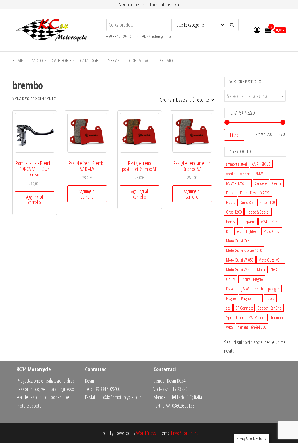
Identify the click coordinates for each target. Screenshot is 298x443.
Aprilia (230, 173)
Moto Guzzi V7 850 (239, 260)
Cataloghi (89, 60)
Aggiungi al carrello (34, 200)
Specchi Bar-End (270, 308)
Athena (245, 173)
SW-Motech (257, 317)
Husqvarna (248, 221)
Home (17, 60)
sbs (228, 308)
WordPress (146, 432)
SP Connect (244, 308)
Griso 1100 (267, 202)
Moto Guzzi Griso (238, 241)
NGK (274, 269)
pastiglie (274, 289)
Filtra (234, 134)
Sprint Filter (234, 317)
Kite (274, 221)
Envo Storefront (184, 432)
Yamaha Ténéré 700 (252, 327)
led (238, 231)
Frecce (231, 202)
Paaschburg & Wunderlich (244, 289)
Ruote (270, 298)
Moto (37, 60)
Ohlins (230, 279)
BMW (259, 173)
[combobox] (255, 96)
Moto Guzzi (271, 231)
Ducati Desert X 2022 (255, 193)
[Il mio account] (257, 29)
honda (231, 221)
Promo (166, 60)
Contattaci (139, 60)
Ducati (230, 193)
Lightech (252, 231)
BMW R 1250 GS (238, 183)
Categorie (61, 60)
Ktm (228, 231)
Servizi (114, 60)
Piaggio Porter (251, 298)
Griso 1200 (234, 212)
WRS (229, 327)
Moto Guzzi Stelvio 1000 (244, 250)
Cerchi (277, 183)
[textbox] (255, 95)
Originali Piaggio (251, 279)
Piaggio (231, 298)
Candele (261, 183)
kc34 (263, 221)
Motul (261, 269)
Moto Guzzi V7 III (270, 260)
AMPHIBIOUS (261, 164)
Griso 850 (247, 202)
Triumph (277, 317)
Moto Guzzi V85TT (239, 269)
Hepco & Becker (257, 212)
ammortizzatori (236, 164)
